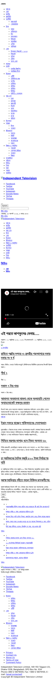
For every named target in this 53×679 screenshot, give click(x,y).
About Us (10, 657)
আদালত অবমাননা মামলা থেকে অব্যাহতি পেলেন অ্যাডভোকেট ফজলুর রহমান (25, 401)
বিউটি (12, 135)
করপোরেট (14, 21)
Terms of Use (12, 660)
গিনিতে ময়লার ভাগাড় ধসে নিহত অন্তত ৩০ (24, 441)
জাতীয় (8, 14)
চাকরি (7, 66)
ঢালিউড (13, 83)
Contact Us (11, 655)
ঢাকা (12, 98)
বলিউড (13, 86)
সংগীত (13, 81)
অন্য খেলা (14, 61)
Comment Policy (13, 662)
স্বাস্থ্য (8, 123)
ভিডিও (8, 163)
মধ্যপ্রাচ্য (14, 36)
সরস (7, 168)
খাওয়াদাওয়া (14, 140)
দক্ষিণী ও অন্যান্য (16, 93)
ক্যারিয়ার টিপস (15, 71)
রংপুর (12, 115)
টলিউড (13, 91)
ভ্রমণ (12, 143)
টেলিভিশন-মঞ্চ (15, 78)
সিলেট (13, 106)
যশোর (12, 113)
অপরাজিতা (9, 158)
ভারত (12, 29)
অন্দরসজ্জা (14, 138)
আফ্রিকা (13, 46)
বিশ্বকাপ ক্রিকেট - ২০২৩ (19, 51)
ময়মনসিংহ (14, 111)
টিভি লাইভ (4, 211)
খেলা (7, 49)
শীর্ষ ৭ (4, 373)
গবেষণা (13, 128)
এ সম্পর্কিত (4, 347)
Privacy (9, 652)
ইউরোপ (13, 39)
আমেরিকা (14, 41)
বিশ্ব (7, 26)
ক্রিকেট (13, 53)
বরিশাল (13, 118)
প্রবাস (8, 170)
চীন (12, 34)
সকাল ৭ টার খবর (9, 386)
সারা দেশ (8, 96)
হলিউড (13, 88)
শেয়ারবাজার (14, 24)
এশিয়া (13, 44)
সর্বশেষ (8, 9)
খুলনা (12, 108)
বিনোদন (8, 73)
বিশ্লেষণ (8, 120)
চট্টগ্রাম (13, 101)
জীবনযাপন (9, 130)
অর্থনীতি (8, 19)
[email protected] (14, 674)
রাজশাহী (13, 103)
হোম (7, 11)
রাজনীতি (8, 16)
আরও (3, 494)
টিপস (12, 125)
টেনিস (12, 58)
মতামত (8, 63)
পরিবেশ (8, 160)
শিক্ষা (7, 165)
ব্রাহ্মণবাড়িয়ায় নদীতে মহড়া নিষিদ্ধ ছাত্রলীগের (25, 480)
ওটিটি (12, 76)
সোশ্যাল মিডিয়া (16, 150)
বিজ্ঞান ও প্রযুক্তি (11, 145)
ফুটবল (13, 56)
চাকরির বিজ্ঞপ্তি (16, 68)
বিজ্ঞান (13, 155)
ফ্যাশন (13, 133)
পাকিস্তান (14, 31)
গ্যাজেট (13, 148)
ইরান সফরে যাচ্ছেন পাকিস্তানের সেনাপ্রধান (23, 423)
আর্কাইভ (8, 173)
